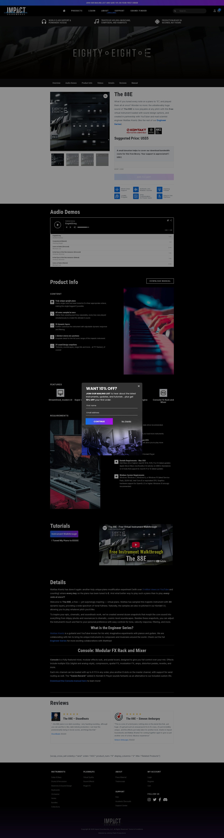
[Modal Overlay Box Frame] (112, 419)
